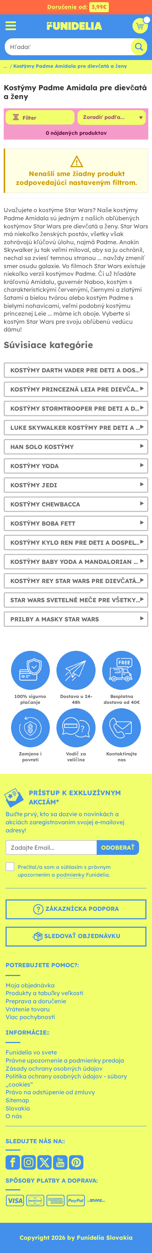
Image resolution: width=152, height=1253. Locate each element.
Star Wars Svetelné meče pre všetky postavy (79, 600)
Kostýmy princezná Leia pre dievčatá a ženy (79, 389)
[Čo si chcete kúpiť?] (11, 26)
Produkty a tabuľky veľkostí (44, 993)
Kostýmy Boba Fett (42, 523)
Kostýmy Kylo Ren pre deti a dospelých (78, 542)
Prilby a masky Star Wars (54, 619)
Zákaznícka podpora (81, 908)
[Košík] (140, 26)
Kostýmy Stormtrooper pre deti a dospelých (79, 408)
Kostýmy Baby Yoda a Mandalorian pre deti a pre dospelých (79, 561)
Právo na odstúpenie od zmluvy (50, 1092)
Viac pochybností (30, 1017)
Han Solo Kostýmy (42, 446)
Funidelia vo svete (31, 1052)
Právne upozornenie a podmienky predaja (65, 1060)
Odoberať (118, 847)
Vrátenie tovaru (28, 1009)
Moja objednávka (30, 985)
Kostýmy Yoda (34, 466)
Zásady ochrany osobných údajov (54, 1068)
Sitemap (17, 1100)
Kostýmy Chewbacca (45, 504)
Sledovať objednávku (81, 936)
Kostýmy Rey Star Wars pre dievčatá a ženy (79, 581)
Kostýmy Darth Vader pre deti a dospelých (79, 370)
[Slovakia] (13, 1163)
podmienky (70, 874)
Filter (29, 118)
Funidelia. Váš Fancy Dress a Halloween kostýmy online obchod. (74, 26)
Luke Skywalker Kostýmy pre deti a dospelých (79, 427)
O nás (14, 1116)
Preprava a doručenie (36, 1001)
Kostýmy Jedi (33, 485)
